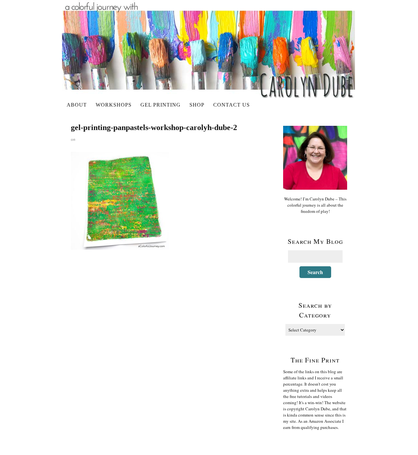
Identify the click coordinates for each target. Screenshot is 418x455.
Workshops (114, 105)
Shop (196, 105)
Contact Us (231, 105)
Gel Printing (160, 105)
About (77, 105)
